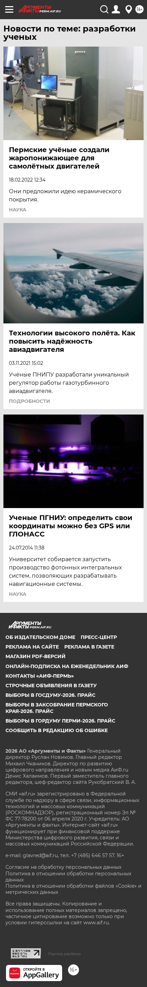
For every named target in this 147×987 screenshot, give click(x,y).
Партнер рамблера (64, 954)
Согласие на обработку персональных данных (63, 867)
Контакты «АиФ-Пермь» (39, 676)
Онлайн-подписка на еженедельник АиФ (66, 666)
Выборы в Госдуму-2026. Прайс (50, 695)
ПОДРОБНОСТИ (29, 401)
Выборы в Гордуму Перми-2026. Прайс (60, 721)
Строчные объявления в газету (51, 685)
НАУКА (17, 209)
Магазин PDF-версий (35, 656)
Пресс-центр (99, 637)
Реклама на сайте (32, 647)
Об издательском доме (40, 637)
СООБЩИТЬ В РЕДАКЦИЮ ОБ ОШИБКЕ (56, 730)
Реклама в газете (89, 647)
